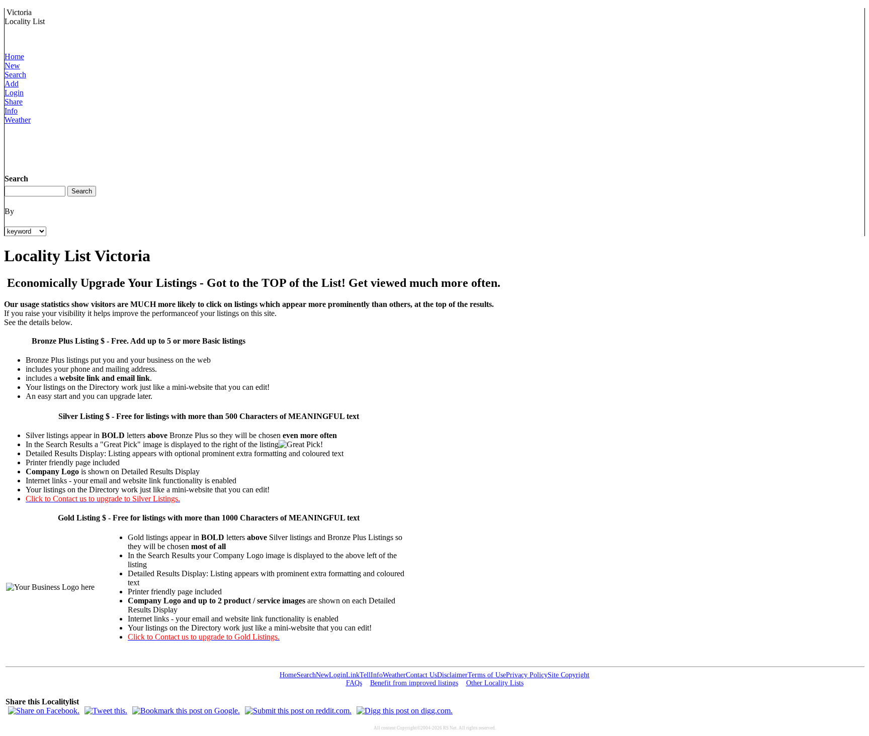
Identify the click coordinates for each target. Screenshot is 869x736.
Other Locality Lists (495, 683)
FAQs (354, 683)
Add (12, 83)
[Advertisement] (188, 147)
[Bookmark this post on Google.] (186, 710)
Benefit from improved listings (414, 683)
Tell (365, 675)
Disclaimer (452, 675)
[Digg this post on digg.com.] (404, 710)
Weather (18, 120)
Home (14, 56)
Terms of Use (487, 675)
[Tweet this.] (106, 710)
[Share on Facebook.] (44, 710)
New (12, 65)
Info (11, 111)
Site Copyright (568, 675)
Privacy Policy (527, 675)
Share (14, 101)
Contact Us (421, 675)
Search (15, 74)
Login (14, 92)
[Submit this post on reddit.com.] (298, 710)
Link (353, 675)
